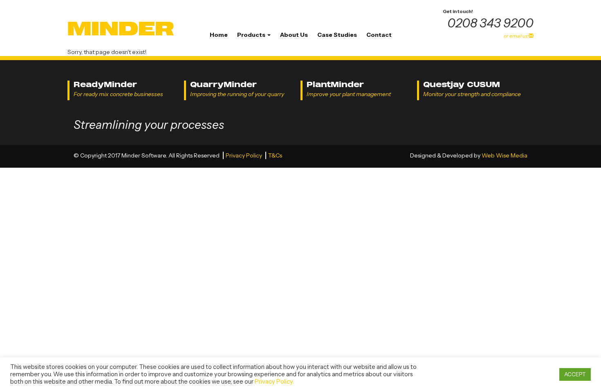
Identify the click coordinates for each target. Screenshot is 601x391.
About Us (294, 34)
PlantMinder (335, 84)
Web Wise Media (504, 155)
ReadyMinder (105, 84)
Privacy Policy (244, 155)
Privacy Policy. (274, 381)
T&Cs (275, 155)
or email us (516, 36)
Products (252, 34)
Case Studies (337, 34)
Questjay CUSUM (461, 84)
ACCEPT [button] (575, 374)
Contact (379, 34)
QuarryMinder (223, 84)
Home (219, 34)
